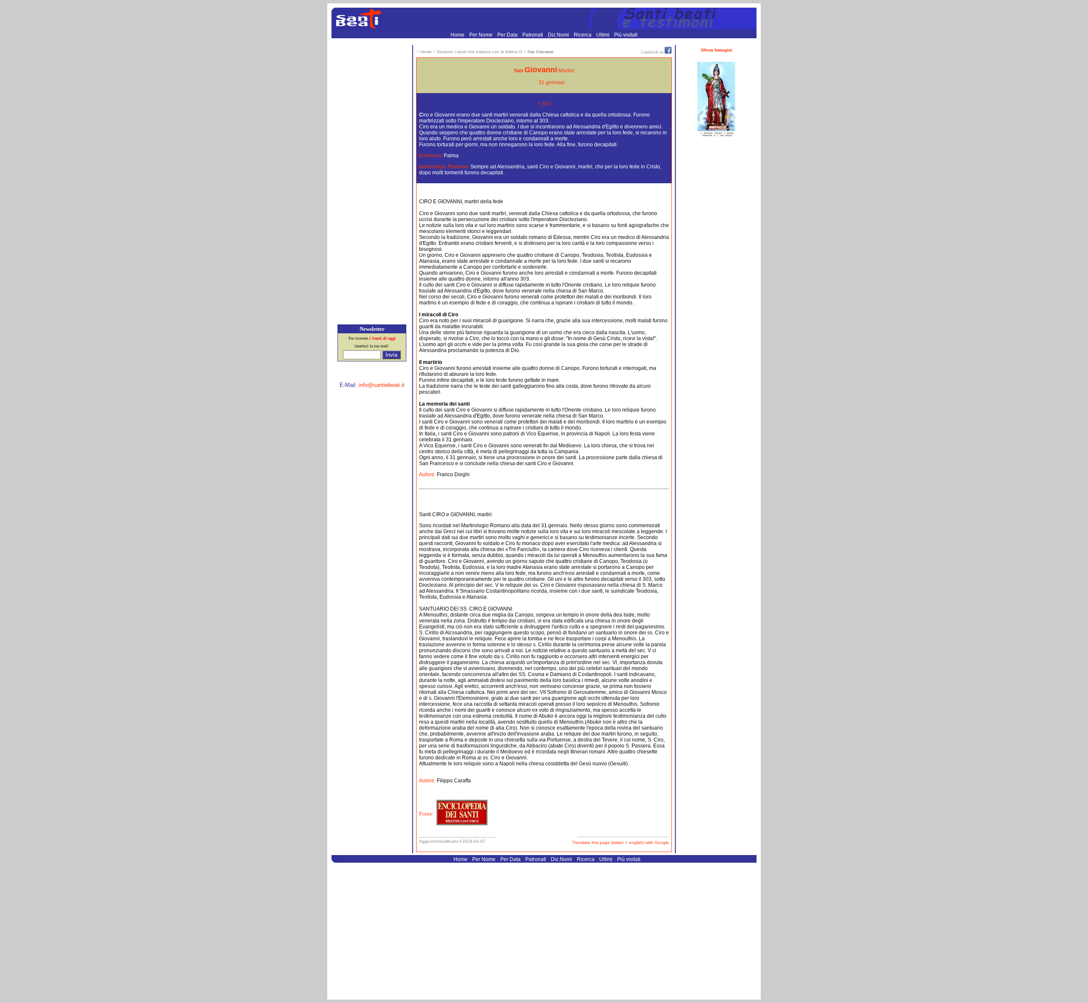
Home (458, 35)
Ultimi (603, 35)
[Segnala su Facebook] (668, 52)
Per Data (508, 35)
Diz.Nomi (559, 35)
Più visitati (626, 35)
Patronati (533, 35)
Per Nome (481, 35)
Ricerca (583, 35)
